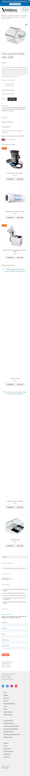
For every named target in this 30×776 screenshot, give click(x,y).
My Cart (5, 745)
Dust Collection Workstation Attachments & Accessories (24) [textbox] (15, 568)
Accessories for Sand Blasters (11, 729)
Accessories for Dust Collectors (11, 726)
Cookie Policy (7, 757)
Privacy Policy (7, 754)
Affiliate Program (8, 714)
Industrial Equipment (9, 723)
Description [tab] (4, 117)
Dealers (5, 709)
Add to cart (12, 99)
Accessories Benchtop (18, 107)
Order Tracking (7, 748)
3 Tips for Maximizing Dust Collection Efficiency (14, 593)
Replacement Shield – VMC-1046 (16, 136)
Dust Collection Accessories (13, 15)
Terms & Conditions (8, 751)
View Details (10, 179)
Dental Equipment (8, 720)
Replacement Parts (8, 731)
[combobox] (15, 568)
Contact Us (6, 698)
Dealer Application (8, 712)
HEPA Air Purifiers (8, 737)
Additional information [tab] (7, 122)
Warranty (6, 700)
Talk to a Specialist (15, 4)
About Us (6, 695)
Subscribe (6, 743)
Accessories (9, 107)
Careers (5, 706)
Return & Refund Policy (9, 703)
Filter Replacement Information (12, 734)
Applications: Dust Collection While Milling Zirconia (15, 595)
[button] (26, 25)
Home (4, 15)
